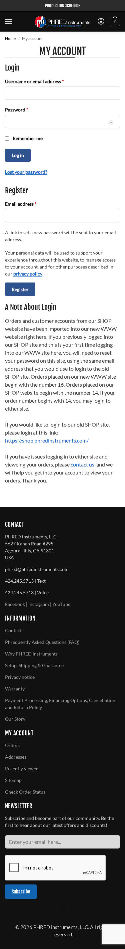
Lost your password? (26, 172)
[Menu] (15, 22)
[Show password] (111, 122)
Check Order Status (25, 792)
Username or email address (44, 81)
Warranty (15, 688)
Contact (13, 630)
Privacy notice (20, 677)
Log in (18, 155)
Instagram (38, 604)
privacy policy (27, 274)
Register (20, 289)
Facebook (15, 604)
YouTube (61, 604)
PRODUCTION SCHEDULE (62, 5)
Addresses (15, 757)
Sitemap (13, 780)
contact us (82, 464)
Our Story (15, 719)
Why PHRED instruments (31, 654)
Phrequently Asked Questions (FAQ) (42, 642)
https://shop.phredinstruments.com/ (47, 440)
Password (26, 109)
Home (10, 38)
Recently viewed (22, 768)
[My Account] (101, 21)
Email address (30, 204)
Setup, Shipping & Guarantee (34, 665)
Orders (12, 745)
